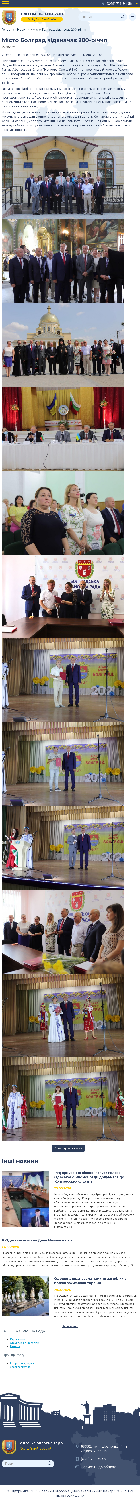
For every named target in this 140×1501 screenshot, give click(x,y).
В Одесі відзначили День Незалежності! (38, 1240)
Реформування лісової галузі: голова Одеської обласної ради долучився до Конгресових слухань (89, 1177)
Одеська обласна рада (9, 17)
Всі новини (70, 1326)
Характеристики (20, 1367)
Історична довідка (22, 1363)
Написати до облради (100, 1467)
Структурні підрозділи (24, 1343)
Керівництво (18, 1339)
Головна (8, 29)
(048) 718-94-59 (119, 4)
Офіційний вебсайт (42, 19)
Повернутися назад (68, 1148)
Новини (23, 29)
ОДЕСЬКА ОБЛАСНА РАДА (9, 1447)
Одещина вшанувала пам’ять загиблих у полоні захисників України (90, 1281)
